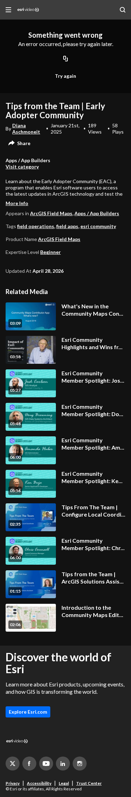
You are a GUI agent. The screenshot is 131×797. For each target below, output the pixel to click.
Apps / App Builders (96, 213)
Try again (65, 76)
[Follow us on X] (13, 763)
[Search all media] (122, 9)
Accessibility (39, 783)
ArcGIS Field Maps (51, 213)
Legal (64, 783)
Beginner (50, 252)
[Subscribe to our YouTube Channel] (46, 763)
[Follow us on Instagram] (80, 763)
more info (17, 203)
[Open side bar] (8, 9)
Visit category (22, 167)
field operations (35, 226)
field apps (67, 226)
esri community (98, 226)
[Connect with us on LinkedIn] (63, 763)
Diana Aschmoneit (26, 128)
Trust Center (89, 783)
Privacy (13, 783)
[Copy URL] (65, 59)
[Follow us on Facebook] (29, 763)
